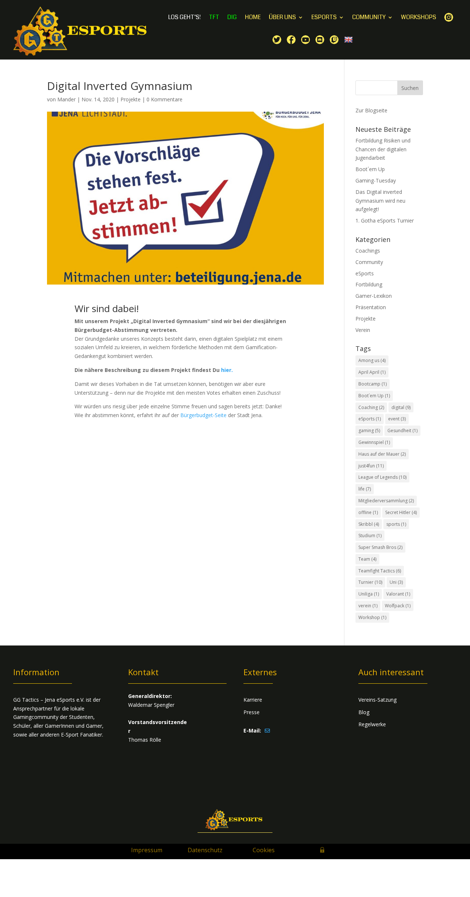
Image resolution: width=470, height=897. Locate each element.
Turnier (370, 582)
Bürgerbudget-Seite (203, 415)
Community (369, 18)
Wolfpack (398, 606)
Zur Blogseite (371, 110)
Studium (370, 535)
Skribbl (368, 524)
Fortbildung (368, 284)
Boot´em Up (370, 169)
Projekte (130, 99)
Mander (66, 99)
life (364, 489)
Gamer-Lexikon (373, 295)
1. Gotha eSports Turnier (384, 220)
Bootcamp (372, 384)
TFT (214, 18)
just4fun (371, 466)
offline (368, 512)
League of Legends (382, 477)
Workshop (372, 617)
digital (401, 407)
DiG (232, 18)
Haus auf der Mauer (382, 454)
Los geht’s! (184, 18)
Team (367, 559)
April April (372, 372)
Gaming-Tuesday (375, 180)
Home (253, 18)
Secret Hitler (401, 512)
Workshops (418, 18)
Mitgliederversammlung (386, 501)
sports (396, 524)
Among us (372, 360)
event (397, 419)
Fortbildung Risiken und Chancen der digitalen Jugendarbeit (383, 149)
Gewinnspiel (374, 442)
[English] (349, 47)
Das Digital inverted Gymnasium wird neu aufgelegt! (380, 200)
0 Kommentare (164, 99)
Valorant (398, 594)
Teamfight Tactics (379, 571)
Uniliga (368, 594)
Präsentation (370, 307)
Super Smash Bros (380, 547)
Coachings (367, 250)
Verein (362, 329)
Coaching (371, 407)
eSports (324, 18)
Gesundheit (402, 430)
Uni (396, 582)
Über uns (282, 18)
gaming (369, 430)
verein (367, 606)
